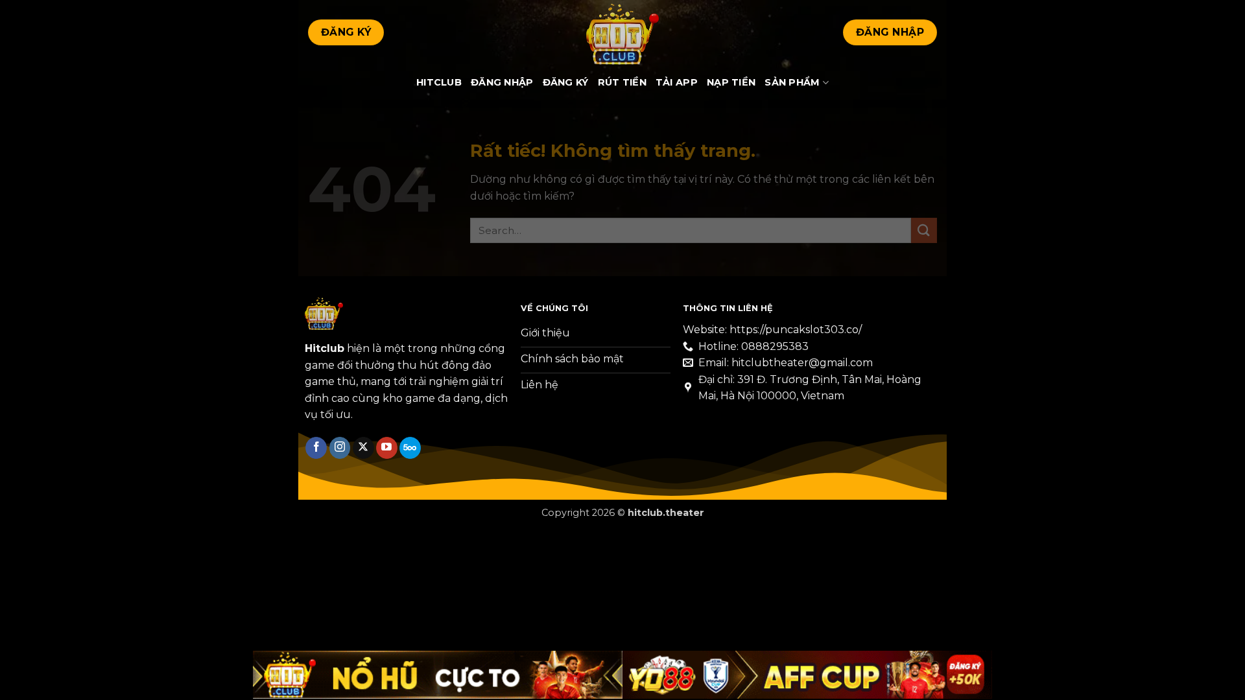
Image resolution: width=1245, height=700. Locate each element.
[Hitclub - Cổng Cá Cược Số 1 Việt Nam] (622, 32)
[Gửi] (924, 230)
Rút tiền (622, 82)
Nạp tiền (731, 82)
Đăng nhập (502, 82)
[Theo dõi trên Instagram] (340, 448)
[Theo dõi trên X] (363, 448)
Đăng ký (566, 82)
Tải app (677, 82)
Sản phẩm (792, 82)
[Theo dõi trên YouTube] (386, 448)
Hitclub (439, 82)
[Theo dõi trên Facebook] (316, 448)
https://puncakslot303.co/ (795, 329)
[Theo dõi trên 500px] (410, 448)
